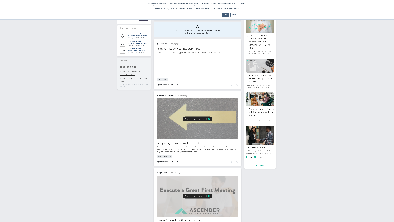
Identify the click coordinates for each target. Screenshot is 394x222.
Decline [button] (234, 15)
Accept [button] (225, 15)
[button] (234, 84)
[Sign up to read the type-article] (197, 116)
